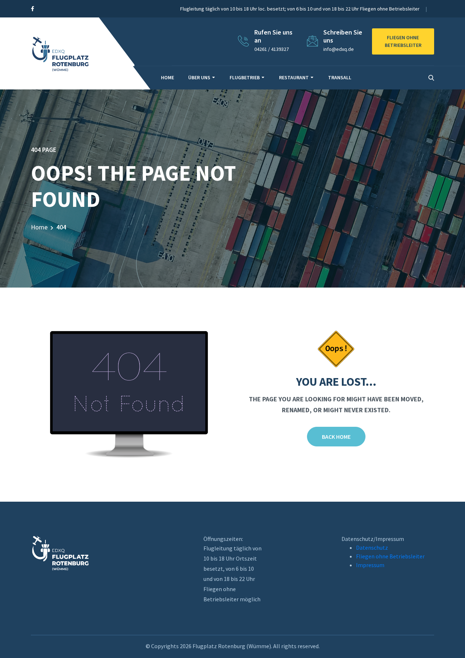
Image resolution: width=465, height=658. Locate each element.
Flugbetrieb (245, 77)
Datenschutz (372, 547)
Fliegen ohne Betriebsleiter (390, 556)
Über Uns (199, 77)
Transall (339, 77)
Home (167, 77)
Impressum (370, 565)
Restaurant (294, 77)
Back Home (336, 436)
